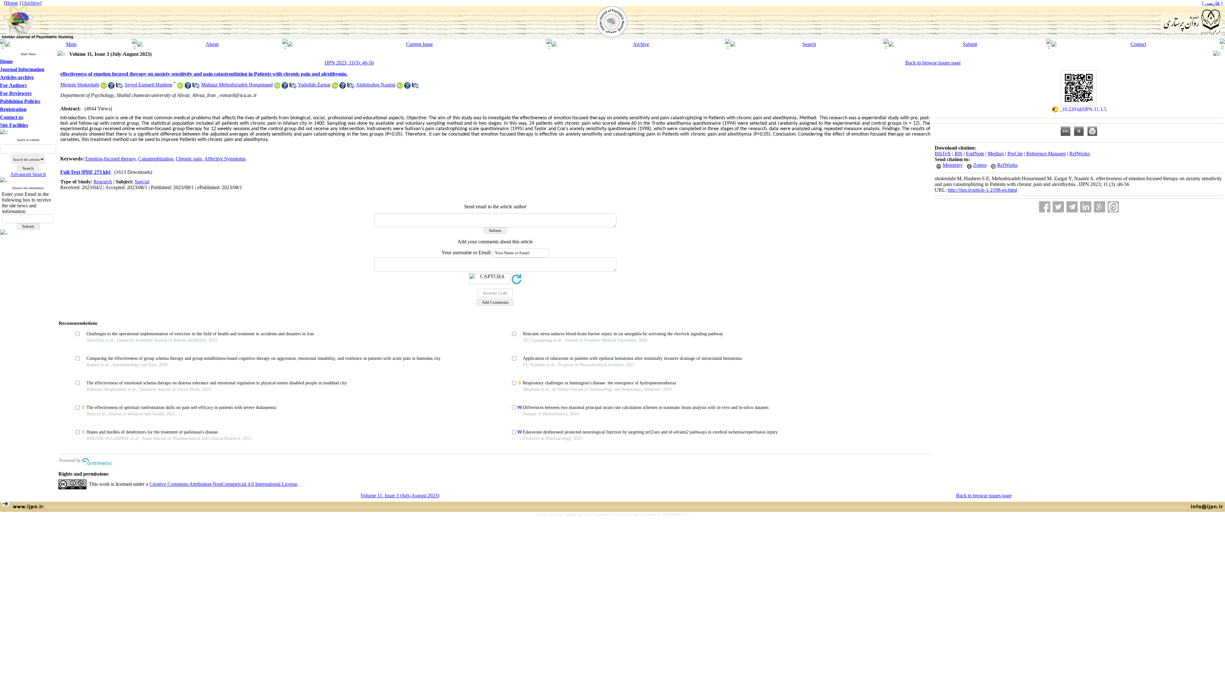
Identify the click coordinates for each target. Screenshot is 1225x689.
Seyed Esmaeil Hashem (148, 84)
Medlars (996, 153)
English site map (578, 514)
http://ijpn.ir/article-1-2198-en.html (982, 190)
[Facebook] (1044, 206)
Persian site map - (550, 514)
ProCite (1015, 153)
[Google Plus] (1099, 206)
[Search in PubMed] (119, 87)
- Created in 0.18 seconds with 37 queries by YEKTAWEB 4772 (640, 514)
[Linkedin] (1085, 206)
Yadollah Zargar (314, 84)
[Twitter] (1058, 206)
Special (142, 181)
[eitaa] (1113, 206)
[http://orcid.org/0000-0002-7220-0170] (180, 87)
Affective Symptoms (225, 158)
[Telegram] (1072, 206)
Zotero (980, 165)
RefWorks (1079, 153)
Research (102, 181)
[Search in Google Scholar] (111, 87)
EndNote (975, 153)
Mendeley (953, 165)
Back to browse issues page (933, 62)
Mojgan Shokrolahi (79, 84)
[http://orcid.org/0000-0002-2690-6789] (103, 87)
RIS (958, 153)
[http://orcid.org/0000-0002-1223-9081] (335, 87)
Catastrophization (155, 158)
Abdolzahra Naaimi (375, 84)
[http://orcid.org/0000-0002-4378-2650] (400, 87)
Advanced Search (28, 174)
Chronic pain (189, 158)
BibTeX (943, 153)
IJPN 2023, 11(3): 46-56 (349, 62)
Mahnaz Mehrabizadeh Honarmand (237, 84)
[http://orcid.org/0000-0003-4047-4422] (277, 87)
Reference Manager (1046, 153)
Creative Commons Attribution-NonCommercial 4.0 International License (223, 484)
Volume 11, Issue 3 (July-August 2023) (399, 495)
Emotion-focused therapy (110, 158)
